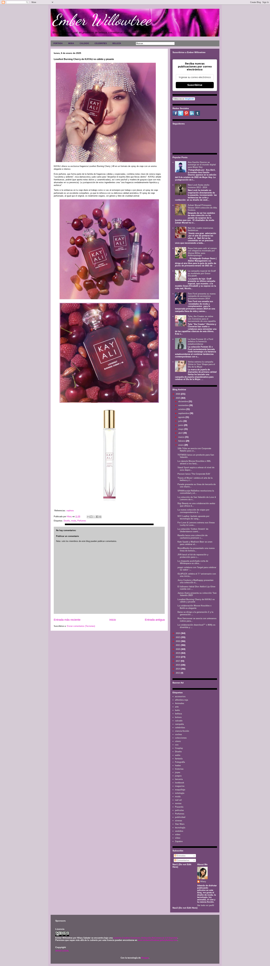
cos (176, 745)
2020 (178, 649)
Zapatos (179, 841)
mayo (181, 429)
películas (179, 810)
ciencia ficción (182, 731)
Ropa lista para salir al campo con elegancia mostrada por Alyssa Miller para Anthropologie (202, 252)
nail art (178, 800)
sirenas (178, 820)
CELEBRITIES (101, 43)
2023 (178, 637)
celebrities (180, 727)
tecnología (180, 827)
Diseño (67, 521)
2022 (178, 641)
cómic (178, 741)
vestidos (179, 831)
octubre (182, 409)
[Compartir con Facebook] (97, 516)
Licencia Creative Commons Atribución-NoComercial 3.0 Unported (145, 938)
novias (178, 803)
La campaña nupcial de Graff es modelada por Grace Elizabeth (202, 273)
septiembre (184, 413)
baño (177, 710)
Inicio (112, 619)
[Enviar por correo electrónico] (88, 516)
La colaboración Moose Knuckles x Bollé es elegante (194, 606)
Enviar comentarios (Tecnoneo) (81, 626)
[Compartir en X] (94, 516)
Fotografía (180, 762)
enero (181, 445)
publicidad (180, 817)
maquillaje (180, 790)
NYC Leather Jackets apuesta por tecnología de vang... (193, 517)
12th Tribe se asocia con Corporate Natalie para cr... (194, 449)
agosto (181, 417)
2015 (178, 665)
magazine (179, 786)
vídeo (177, 838)
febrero (182, 441)
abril (180, 433)
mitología (179, 793)
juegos (178, 776)
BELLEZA (116, 43)
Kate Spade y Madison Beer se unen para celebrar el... (195, 543)
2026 (178, 394)
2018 (178, 657)
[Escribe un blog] (91, 516)
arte (177, 707)
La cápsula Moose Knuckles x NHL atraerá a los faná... (194, 462)
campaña (179, 724)
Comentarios (182, 860)
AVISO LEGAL (62, 951)
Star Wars (179, 824)
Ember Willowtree (101, 19)
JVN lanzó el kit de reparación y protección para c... (193, 555)
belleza (178, 713)
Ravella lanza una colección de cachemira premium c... (193, 536)
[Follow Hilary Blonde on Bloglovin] (183, 100)
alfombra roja (181, 700)
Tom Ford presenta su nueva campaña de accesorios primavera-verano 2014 (201, 296)
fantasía (178, 758)
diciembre (183, 401)
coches (178, 734)
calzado (178, 721)
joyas (177, 772)
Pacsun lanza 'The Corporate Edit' (194, 474)
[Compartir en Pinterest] (100, 516)
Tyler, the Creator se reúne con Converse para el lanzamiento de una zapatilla (202, 318)
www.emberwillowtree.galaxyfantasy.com (158, 940)
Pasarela (179, 807)
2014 (178, 669)
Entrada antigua (155, 619)
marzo (181, 437)
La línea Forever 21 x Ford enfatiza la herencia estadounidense (200, 341)
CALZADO (84, 43)
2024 (178, 633)
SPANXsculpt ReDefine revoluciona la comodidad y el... (196, 492)
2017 (178, 661)
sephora (70, 510)
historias (179, 769)
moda (73, 521)
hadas (178, 765)
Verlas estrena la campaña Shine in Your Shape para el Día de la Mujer (201, 364)
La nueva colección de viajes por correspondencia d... (193, 511)
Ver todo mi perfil (205, 905)
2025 (178, 398)
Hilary (203, 881)
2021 (178, 645)
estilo (177, 755)
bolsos (178, 717)
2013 (178, 673)
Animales (179, 703)
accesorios (180, 696)
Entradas (180, 856)
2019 (178, 653)
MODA (71, 43)
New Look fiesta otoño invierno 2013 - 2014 (198, 186)
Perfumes (81, 521)
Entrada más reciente (67, 619)
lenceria (179, 779)
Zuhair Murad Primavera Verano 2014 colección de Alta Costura (202, 207)
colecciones (181, 738)
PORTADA (58, 43)
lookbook (179, 782)
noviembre (183, 405)
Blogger (145, 958)
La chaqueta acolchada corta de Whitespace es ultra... (193, 562)
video (177, 834)
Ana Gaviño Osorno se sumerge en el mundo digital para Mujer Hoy (202, 164)
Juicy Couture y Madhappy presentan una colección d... (195, 581)
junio (181, 425)
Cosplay (179, 748)
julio (180, 421)
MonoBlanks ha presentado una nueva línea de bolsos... (196, 549)
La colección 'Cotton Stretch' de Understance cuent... (193, 530)
